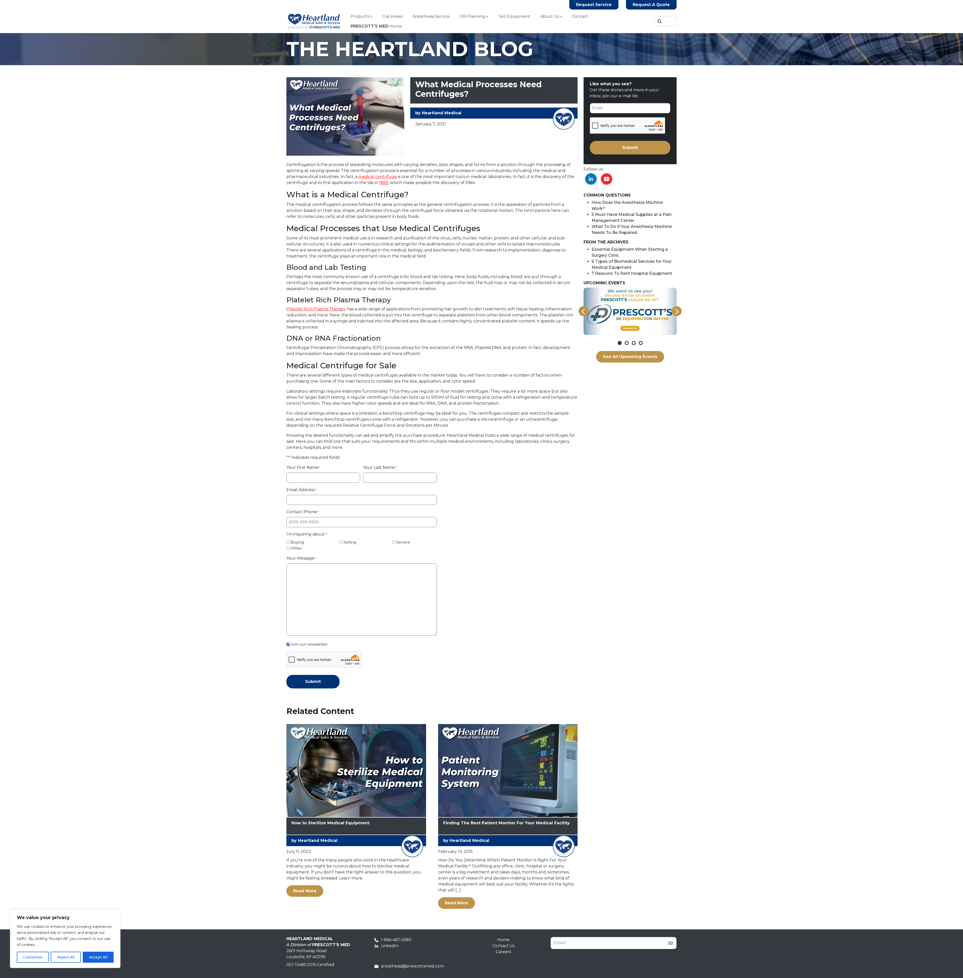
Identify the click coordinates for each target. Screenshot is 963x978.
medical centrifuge (377, 176)
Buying (297, 542)
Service (403, 542)
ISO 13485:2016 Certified (310, 964)
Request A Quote (651, 4)
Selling (350, 542)
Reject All (65, 957)
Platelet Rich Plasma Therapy (316, 309)
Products (360, 16)
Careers (503, 951)
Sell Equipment (514, 16)
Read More (308, 890)
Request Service (594, 4)
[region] (65, 938)
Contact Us (504, 945)
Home (376, 26)
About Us (549, 16)
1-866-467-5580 (396, 939)
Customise (32, 957)
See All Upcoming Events (630, 356)
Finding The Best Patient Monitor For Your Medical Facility (506, 823)
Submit (313, 681)
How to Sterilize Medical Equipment (330, 823)
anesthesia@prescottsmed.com (412, 966)
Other (296, 548)
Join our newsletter (309, 644)
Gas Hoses (392, 16)
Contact (580, 16)
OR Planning (473, 16)
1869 (383, 182)
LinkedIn (389, 945)
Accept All (98, 957)
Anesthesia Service (431, 16)
